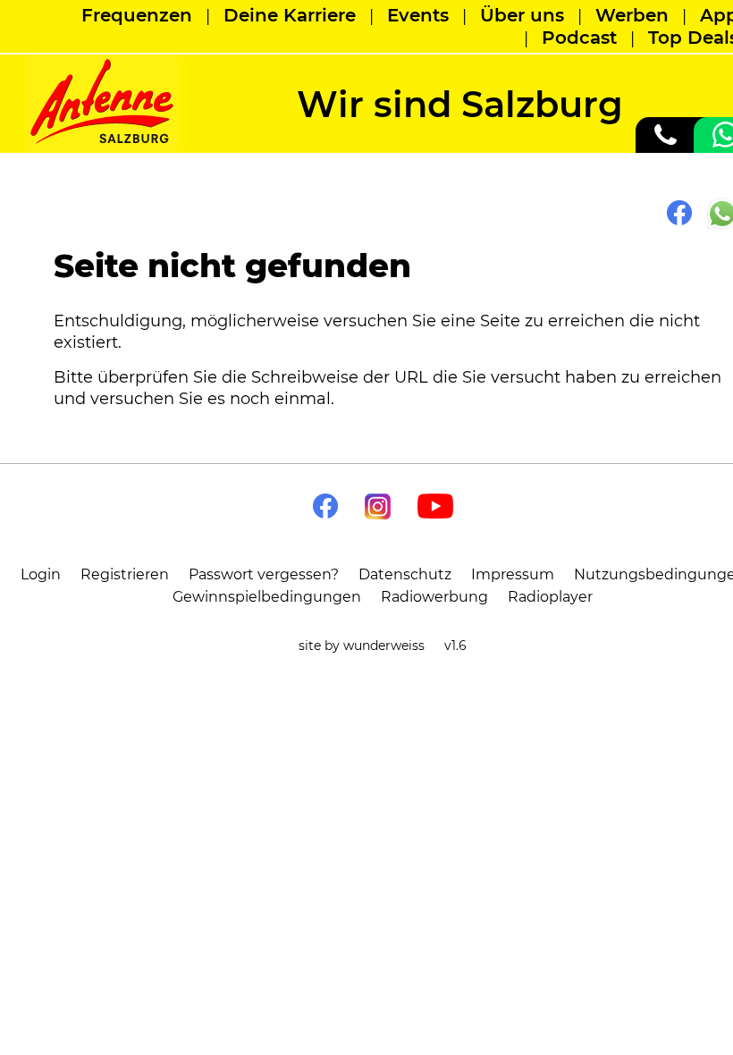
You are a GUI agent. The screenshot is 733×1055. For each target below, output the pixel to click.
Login (41, 574)
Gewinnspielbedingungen (267, 596)
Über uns (522, 15)
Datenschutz (404, 574)
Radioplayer (550, 596)
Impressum (512, 574)
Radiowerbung (434, 596)
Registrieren (124, 574)
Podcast (579, 37)
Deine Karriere (289, 15)
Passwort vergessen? (264, 574)
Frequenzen (136, 15)
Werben (632, 15)
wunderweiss (384, 645)
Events (418, 15)
